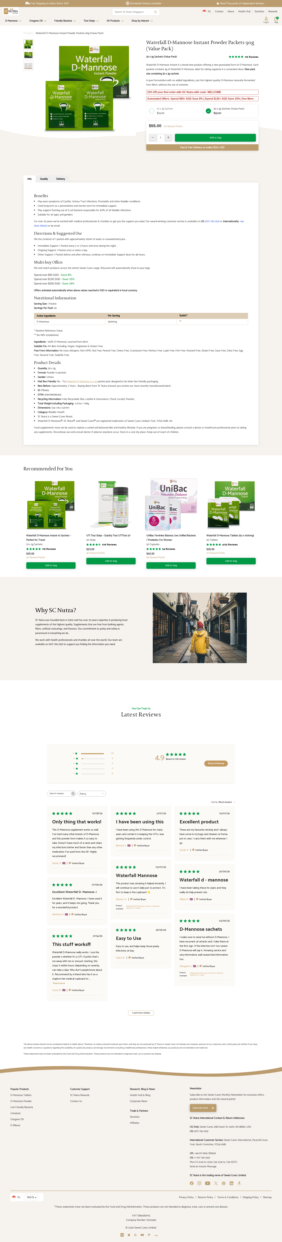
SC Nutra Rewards (79, 1095)
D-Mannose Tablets (20, 1095)
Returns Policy (205, 1197)
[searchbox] (58, 793)
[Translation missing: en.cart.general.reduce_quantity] (153, 138)
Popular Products (19, 1089)
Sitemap (267, 1197)
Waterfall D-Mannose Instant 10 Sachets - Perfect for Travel (48, 537)
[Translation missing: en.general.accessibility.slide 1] (28, 55)
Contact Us (76, 1101)
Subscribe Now (200, 1108)
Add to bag (215, 137)
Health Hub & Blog (140, 1095)
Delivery (60, 179)
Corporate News (138, 1101)
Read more (59, 983)
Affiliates (134, 1123)
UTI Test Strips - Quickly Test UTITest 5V (108, 535)
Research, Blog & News (142, 1089)
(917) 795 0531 (212, 221)
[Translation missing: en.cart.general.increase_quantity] (168, 138)
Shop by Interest (140, 21)
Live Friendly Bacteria (21, 1107)
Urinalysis (15, 1113)
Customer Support (80, 1089)
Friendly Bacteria (63, 21)
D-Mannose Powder (21, 1101)
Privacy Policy (186, 1197)
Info (29, 179)
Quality (44, 179)
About (230, 11)
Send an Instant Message (203, 1166)
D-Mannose (11, 21)
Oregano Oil (36, 21)
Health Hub (244, 11)
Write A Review (216, 763)
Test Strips (89, 21)
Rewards (272, 11)
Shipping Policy (251, 1197)
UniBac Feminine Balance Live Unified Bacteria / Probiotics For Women (171, 537)
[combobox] (92, 793)
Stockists (259, 11)
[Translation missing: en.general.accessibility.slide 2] (28, 66)
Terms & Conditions (227, 1197)
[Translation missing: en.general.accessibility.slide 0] (28, 44)
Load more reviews (141, 1013)
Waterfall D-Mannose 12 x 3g (81, 381)
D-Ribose (15, 1125)
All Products (113, 21)
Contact (219, 11)
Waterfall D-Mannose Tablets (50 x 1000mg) (230, 535)
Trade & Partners (139, 1111)
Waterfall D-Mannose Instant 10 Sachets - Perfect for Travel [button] (143, 907)
